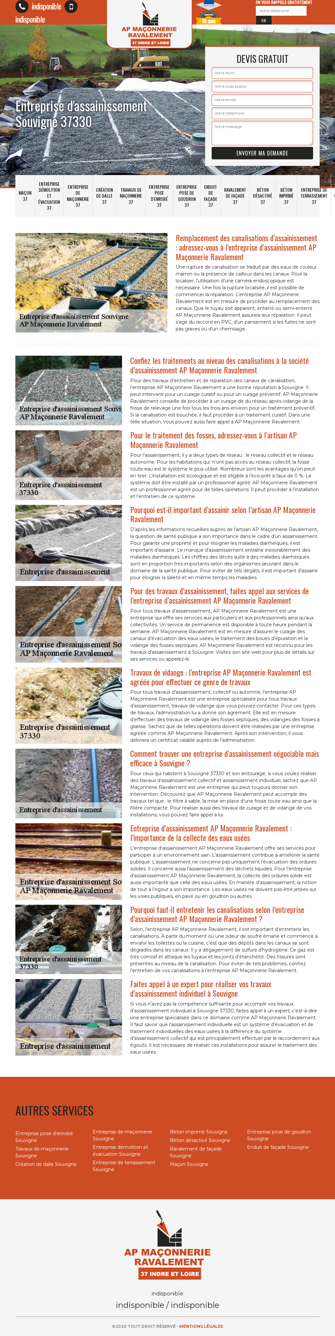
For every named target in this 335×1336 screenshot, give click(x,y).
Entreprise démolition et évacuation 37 (49, 195)
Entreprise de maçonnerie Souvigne (122, 1135)
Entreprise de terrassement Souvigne (124, 1166)
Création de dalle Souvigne (46, 1164)
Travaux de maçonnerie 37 (131, 195)
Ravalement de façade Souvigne (196, 1152)
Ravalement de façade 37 (235, 195)
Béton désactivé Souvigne (200, 1140)
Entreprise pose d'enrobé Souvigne (44, 1137)
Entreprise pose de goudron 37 (186, 195)
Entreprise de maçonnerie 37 (78, 195)
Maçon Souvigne (189, 1164)
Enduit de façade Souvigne (278, 1147)
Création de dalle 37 (104, 195)
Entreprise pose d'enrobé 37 (159, 195)
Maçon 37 (25, 195)
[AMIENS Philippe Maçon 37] (167, 1244)
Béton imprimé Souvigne (199, 1132)
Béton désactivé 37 (262, 195)
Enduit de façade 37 (210, 195)
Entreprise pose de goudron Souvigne (279, 1135)
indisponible (45, 6)
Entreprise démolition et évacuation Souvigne (120, 1150)
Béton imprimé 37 (286, 195)
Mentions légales (201, 1326)
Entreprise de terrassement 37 (313, 195)
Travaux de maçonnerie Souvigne (41, 1152)
